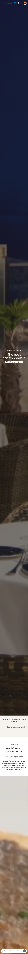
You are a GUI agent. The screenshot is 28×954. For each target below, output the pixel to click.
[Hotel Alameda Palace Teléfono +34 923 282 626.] (21, 2)
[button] (24, 950)
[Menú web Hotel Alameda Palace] (2, 3)
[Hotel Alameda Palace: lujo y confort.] (8, 3)
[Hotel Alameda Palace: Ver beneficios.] (25, 3)
